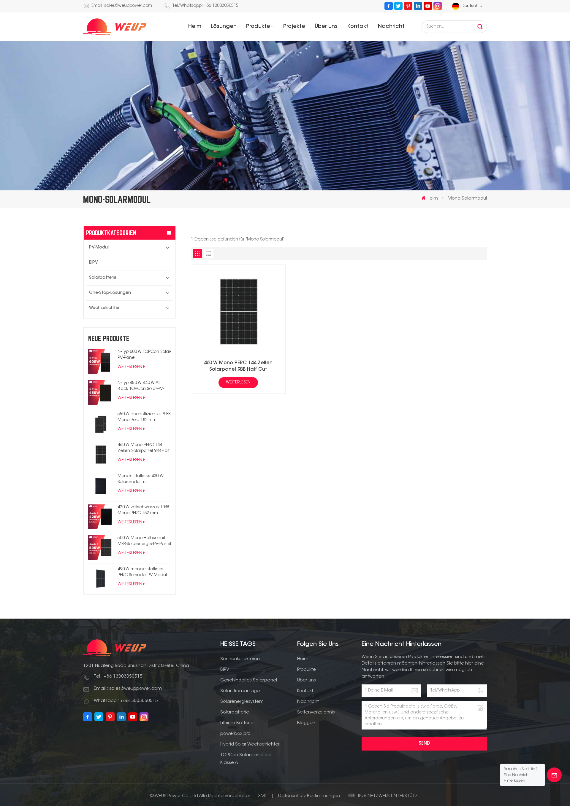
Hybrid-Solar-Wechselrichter (250, 744)
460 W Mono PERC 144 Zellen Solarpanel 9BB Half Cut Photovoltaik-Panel (144, 448)
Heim (194, 26)
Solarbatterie (102, 278)
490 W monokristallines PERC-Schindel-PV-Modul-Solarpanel (143, 572)
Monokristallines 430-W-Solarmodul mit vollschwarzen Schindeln (143, 479)
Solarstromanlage (240, 691)
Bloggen (306, 723)
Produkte (258, 26)
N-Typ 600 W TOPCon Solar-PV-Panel (144, 355)
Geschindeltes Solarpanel (248, 680)
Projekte (294, 26)
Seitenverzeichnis (316, 712)
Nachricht (391, 26)
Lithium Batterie (237, 723)
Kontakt (357, 26)
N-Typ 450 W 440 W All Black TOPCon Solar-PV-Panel (141, 386)
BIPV (93, 263)
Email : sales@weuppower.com (128, 688)
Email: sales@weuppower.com (121, 6)
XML (262, 796)
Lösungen (224, 26)
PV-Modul (99, 248)
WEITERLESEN (130, 367)
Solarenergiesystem (242, 702)
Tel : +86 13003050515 (118, 676)
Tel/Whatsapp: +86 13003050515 (205, 6)
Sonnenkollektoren (240, 659)
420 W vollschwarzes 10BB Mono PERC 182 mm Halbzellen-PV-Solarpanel (143, 510)
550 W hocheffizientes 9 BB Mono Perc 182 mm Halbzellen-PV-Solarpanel (144, 417)
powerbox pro (235, 734)
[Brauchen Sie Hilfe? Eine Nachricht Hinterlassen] (554, 774)
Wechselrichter (104, 308)
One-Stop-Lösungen (110, 293)
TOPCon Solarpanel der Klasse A (246, 759)
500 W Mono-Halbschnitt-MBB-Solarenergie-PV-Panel (144, 541)
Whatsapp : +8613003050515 (126, 701)
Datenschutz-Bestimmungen (309, 796)
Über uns (326, 26)
